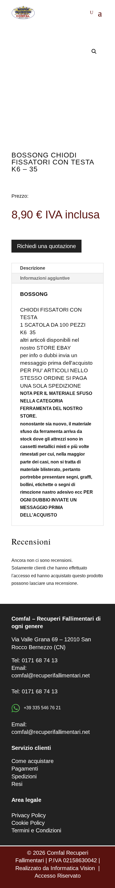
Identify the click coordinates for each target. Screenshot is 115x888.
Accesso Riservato (58, 876)
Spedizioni (24, 776)
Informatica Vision (73, 868)
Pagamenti (24, 768)
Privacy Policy (28, 815)
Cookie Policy (28, 823)
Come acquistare (32, 761)
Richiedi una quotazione (46, 246)
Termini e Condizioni (36, 830)
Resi (16, 784)
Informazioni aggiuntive (45, 278)
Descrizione (32, 268)
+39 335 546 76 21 (42, 707)
